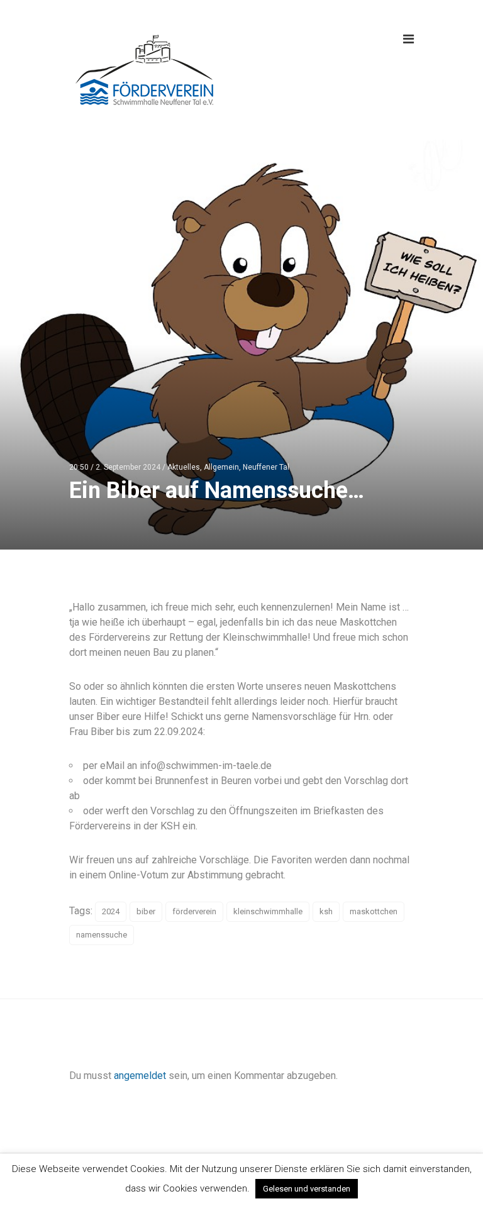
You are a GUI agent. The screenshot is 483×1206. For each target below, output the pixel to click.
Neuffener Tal (266, 467)
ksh (326, 911)
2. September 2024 (128, 467)
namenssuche (101, 934)
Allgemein (221, 467)
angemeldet (140, 1076)
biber (145, 911)
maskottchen (373, 911)
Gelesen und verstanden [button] (306, 1188)
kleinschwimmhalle (268, 911)
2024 (110, 911)
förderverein (194, 911)
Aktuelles (183, 467)
